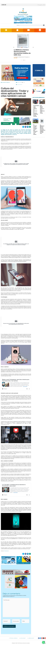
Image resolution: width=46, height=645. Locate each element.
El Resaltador (6, 549)
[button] (23, 9)
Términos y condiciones (13, 636)
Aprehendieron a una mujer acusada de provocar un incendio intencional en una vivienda (36, 109)
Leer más (15, 56)
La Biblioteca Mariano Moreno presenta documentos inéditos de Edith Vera (42, 127)
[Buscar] (43, 25)
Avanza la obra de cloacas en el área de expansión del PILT (23, 51)
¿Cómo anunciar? (23, 636)
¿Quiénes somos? (31, 636)
